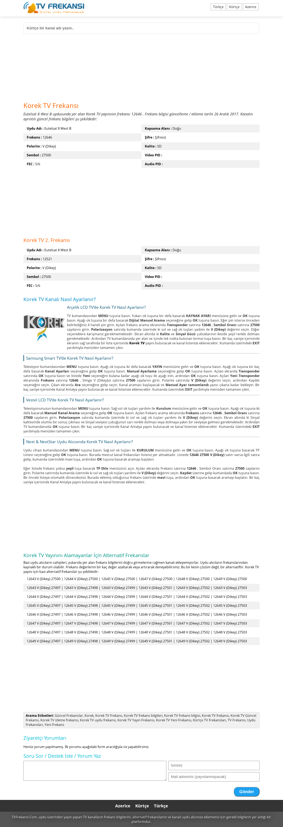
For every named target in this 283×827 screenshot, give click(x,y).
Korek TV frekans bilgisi (182, 715)
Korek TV (137, 343)
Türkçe (218, 7)
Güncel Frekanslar (69, 715)
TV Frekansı (237, 720)
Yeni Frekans (54, 724)
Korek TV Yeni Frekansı (173, 720)
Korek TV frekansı (215, 715)
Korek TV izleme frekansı (59, 720)
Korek (89, 715)
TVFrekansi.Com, (25, 817)
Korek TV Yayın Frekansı (135, 720)
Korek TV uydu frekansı (98, 720)
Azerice (250, 7)
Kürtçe (234, 7)
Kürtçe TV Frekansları (209, 720)
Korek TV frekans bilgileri (143, 715)
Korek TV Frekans (108, 715)
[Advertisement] (141, 66)
